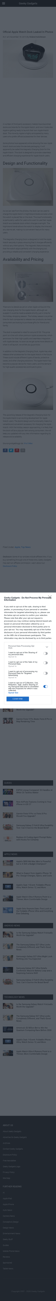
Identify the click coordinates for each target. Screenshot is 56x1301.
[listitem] (28, 647)
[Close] (50, 598)
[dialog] (28, 650)
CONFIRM (18, 699)
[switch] (45, 653)
